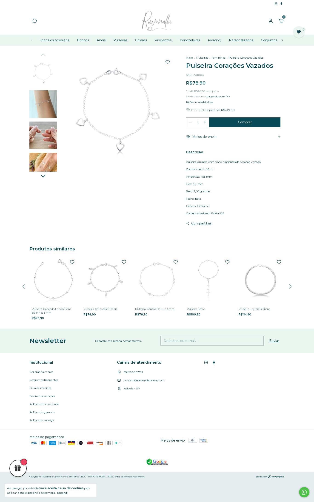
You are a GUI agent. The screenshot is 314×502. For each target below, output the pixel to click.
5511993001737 (133, 372)
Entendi (62, 492)
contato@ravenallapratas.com (144, 380)
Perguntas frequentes (43, 380)
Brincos (83, 40)
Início (189, 57)
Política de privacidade (44, 404)
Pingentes (163, 40)
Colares (141, 40)
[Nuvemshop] (270, 477)
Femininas (218, 57)
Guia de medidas (40, 388)
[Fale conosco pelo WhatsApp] (304, 492)
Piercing (214, 40)
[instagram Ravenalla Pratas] (276, 3)
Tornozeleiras (189, 40)
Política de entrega (41, 420)
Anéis (101, 40)
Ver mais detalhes (201, 102)
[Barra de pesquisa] (34, 21)
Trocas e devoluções (42, 396)
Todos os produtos (54, 40)
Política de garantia (42, 412)
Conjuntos (269, 40)
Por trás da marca (41, 372)
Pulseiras (120, 40)
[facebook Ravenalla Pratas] (281, 3)
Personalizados (241, 40)
